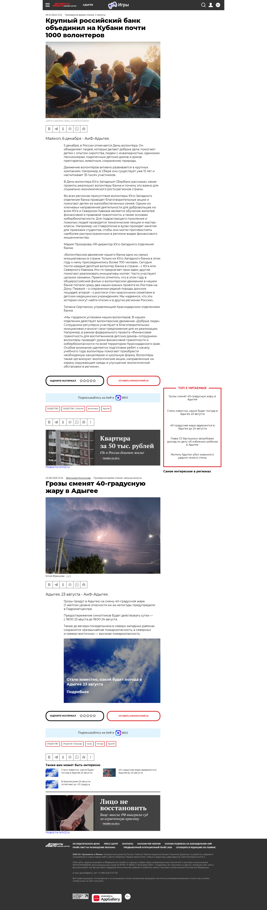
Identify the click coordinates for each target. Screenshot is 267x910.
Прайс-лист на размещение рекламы (94, 847)
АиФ (68, 576)
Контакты (127, 844)
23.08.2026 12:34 (54, 478)
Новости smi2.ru (58, 467)
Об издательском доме (86, 844)
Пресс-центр (111, 844)
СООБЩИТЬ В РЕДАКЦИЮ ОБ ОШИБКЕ (196, 847)
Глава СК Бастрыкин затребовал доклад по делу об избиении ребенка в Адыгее (192, 441)
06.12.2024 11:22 (54, 14)
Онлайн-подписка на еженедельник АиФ (188, 844)
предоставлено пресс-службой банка (67, 120)
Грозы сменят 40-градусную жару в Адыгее (192, 398)
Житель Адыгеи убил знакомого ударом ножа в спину (192, 456)
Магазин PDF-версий (149, 844)
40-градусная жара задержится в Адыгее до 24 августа (192, 427)
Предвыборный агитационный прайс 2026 (148, 847)
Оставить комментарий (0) (134, 381)
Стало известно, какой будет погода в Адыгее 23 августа (192, 412)
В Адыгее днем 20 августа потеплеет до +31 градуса (75, 783)
